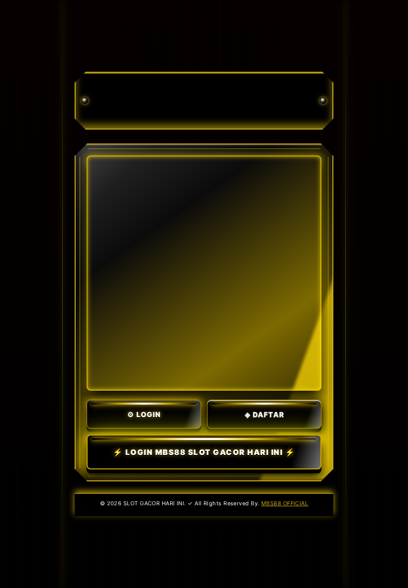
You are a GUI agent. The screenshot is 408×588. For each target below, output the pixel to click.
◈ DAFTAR (264, 414)
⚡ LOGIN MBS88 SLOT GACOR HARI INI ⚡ (204, 452)
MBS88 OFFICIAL (284, 503)
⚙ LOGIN (144, 414)
